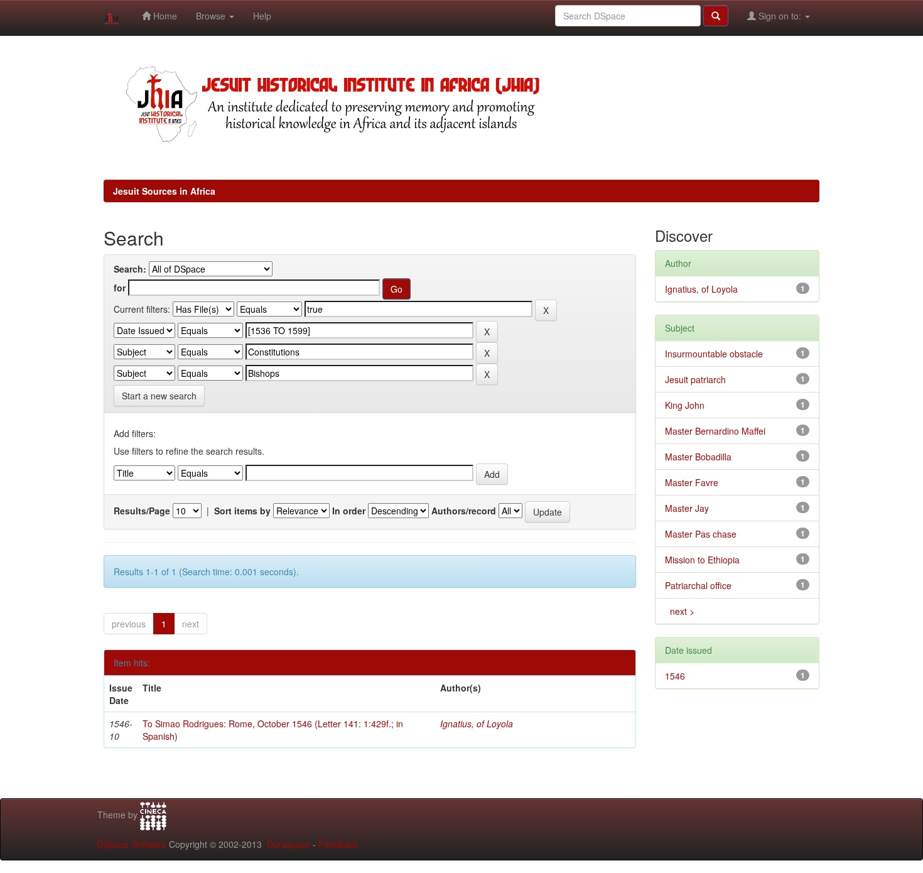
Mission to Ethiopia (702, 559)
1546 (675, 676)
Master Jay (687, 508)
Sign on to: (780, 15)
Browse (212, 15)
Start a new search (159, 395)
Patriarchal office (698, 585)
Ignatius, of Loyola (476, 723)
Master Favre (691, 482)
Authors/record (463, 510)
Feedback (338, 844)
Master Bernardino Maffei (715, 431)
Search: (130, 269)
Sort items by (242, 510)
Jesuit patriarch (695, 379)
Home (164, 15)
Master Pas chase (701, 534)
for (120, 287)
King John (684, 405)
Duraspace (288, 844)
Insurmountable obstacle (714, 353)
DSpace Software (131, 844)
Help (262, 15)
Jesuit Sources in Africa (164, 191)
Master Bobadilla (698, 456)
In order (348, 510)
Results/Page (142, 510)
